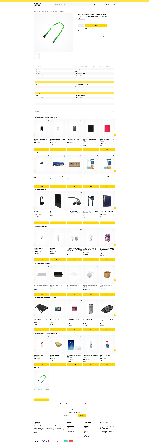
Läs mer (58, 259)
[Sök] (94, 4)
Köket (68, 428)
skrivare (41, 428)
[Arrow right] (115, 135)
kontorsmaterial (37, 428)
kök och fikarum (41, 429)
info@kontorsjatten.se (107, 424)
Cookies (85, 435)
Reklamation (86, 431)
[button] (114, 4)
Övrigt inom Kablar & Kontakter (58, 11)
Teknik (42, 11)
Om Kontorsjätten (87, 424)
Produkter (38, 11)
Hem (35, 11)
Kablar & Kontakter (48, 11)
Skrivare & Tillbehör (70, 426)
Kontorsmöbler (70, 430)
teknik (52, 428)
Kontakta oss (86, 426)
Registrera (82, 415)
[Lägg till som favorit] (78, 31)
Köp (96, 25)
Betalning (85, 427)
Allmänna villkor (86, 432)
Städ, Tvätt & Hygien (71, 431)
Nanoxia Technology (81, 19)
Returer (85, 428)
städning (57, 428)
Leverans (85, 430)
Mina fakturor (86, 436)
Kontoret (68, 424)
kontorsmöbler (47, 428)
